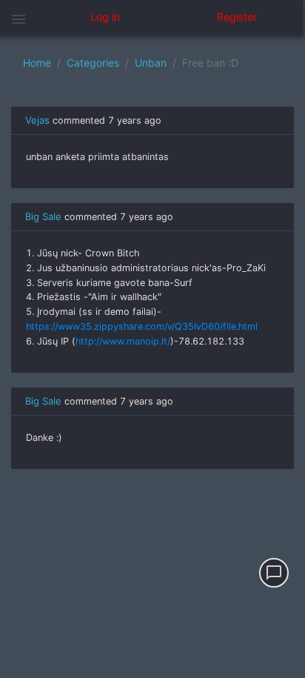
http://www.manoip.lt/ (123, 341)
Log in (105, 16)
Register (237, 16)
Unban (151, 62)
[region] (152, 356)
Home (37, 62)
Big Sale (43, 216)
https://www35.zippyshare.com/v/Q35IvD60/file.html (142, 326)
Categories (93, 62)
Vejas (37, 120)
